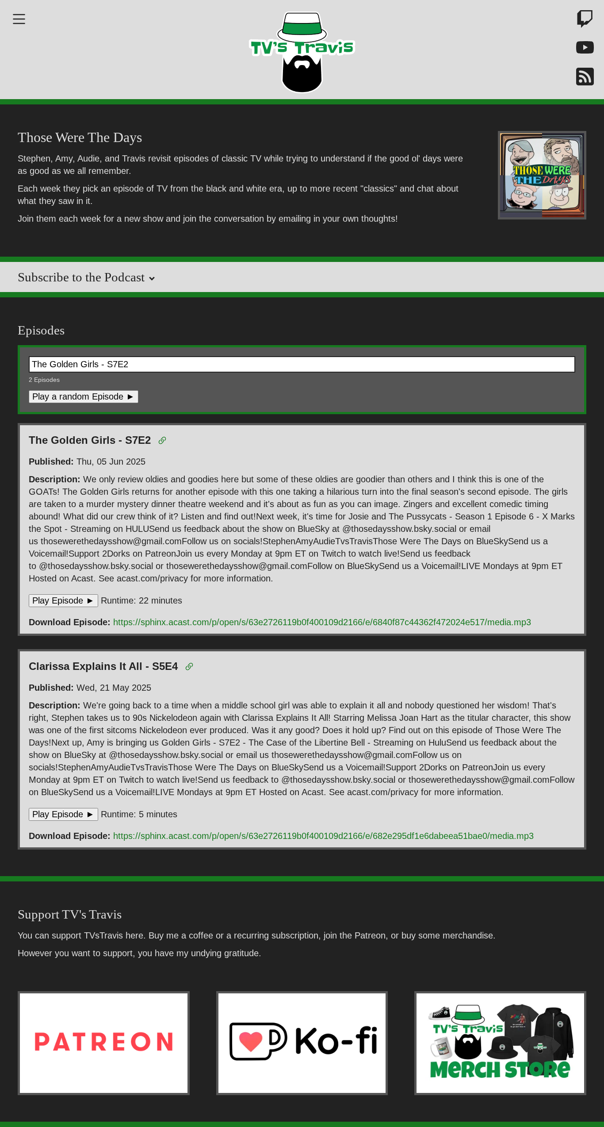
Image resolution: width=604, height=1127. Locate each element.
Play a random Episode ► (83, 396)
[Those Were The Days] (542, 177)
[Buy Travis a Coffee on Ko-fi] (302, 1043)
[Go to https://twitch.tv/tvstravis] (582, 20)
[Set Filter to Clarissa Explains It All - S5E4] (191, 668)
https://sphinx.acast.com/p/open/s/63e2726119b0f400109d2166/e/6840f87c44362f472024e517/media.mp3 (322, 622)
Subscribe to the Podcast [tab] (83, 277)
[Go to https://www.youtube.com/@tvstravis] (582, 49)
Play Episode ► (63, 600)
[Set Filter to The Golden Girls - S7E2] (164, 442)
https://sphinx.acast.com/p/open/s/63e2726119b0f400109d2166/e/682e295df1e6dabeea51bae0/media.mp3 (323, 836)
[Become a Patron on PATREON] (104, 1043)
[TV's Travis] (302, 49)
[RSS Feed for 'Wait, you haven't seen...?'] (582, 78)
